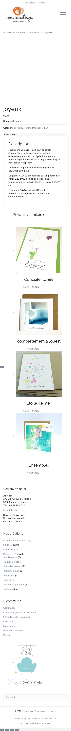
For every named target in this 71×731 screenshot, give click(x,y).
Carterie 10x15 (12, 571)
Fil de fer (8, 545)
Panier (6, 635)
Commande (9, 608)
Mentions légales (22, 718)
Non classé (9, 549)
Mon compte (30, 3)
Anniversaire (36, 32)
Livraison (8, 621)
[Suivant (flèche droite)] (2, 367)
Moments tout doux (14, 584)
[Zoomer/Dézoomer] (2, 730)
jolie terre (9, 580)
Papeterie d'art (20, 32)
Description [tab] (10, 134)
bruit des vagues (12, 566)
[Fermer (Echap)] (17, 730)
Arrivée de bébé (12, 561)
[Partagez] (12, 730)
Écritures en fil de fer (14, 540)
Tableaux (8, 589)
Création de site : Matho (45, 711)
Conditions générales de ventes (19, 612)
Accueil (7, 32)
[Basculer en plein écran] (7, 730)
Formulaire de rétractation (17, 617)
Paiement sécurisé (13, 630)
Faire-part (9, 575)
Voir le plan (10, 510)
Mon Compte (10, 626)
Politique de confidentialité (44, 718)
